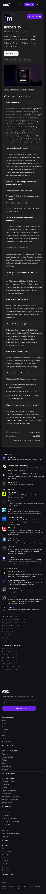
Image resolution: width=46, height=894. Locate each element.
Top (29, 886)
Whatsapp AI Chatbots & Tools (12, 664)
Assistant (15, 90)
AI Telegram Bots (7, 649)
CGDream (5, 784)
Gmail (4, 763)
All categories (7, 745)
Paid (6, 90)
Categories (11, 886)
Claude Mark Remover (9, 818)
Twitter (4, 760)
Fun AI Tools (6, 635)
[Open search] (21, 4)
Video (4, 720)
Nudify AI (5, 861)
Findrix (4, 827)
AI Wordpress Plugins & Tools (12, 667)
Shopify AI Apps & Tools (9, 670)
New (25, 886)
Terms (20, 889)
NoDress (5, 858)
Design (24, 90)
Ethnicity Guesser (8, 781)
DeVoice (5, 836)
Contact (14, 889)
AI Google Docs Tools (9, 661)
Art (3, 726)
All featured (6, 807)
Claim (29, 440)
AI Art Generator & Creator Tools (13, 626)
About (4, 886)
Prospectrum (6, 824)
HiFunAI (5, 864)
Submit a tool (5, 889)
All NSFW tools (7, 874)
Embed (37, 440)
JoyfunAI (5, 867)
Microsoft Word (7, 757)
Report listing (17, 440)
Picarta (4, 788)
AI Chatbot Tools (7, 629)
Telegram (5, 754)
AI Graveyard (36, 886)
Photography (6, 741)
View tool (10, 53)
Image (31, 90)
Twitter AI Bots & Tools (9, 655)
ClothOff (5, 855)
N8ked (4, 849)
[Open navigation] (42, 4)
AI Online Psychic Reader (10, 800)
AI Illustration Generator (10, 797)
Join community (18, 708)
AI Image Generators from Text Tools (14, 623)
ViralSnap (5, 830)
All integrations (8, 773)
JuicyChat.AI (6, 852)
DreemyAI (5, 870)
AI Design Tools (7, 638)
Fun (3, 735)
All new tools (7, 840)
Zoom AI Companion (9, 791)
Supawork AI (6, 794)
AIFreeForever (7, 803)
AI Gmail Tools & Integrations (11, 658)
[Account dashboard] (37, 4)
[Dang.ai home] (6, 4)
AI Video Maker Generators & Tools (13, 620)
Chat (3, 732)
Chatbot (5, 729)
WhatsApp (5, 769)
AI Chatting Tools (7, 632)
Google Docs (6, 766)
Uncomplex (6, 815)
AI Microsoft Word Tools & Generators (15, 652)
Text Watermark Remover (10, 833)
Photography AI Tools (9, 641)
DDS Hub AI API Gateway (10, 821)
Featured (19, 886)
